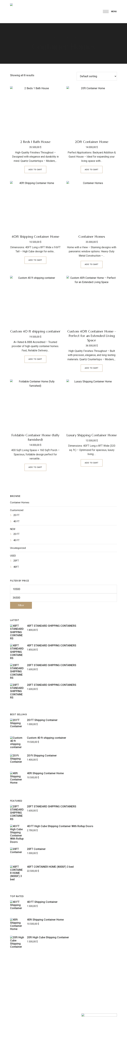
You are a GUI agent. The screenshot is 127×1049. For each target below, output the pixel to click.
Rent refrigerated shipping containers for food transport (30, 1031)
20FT (16, 560)
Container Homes (19, 502)
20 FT (16, 515)
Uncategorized (18, 548)
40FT (16, 566)
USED (13, 555)
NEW (12, 529)
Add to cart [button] (35, 170)
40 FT (16, 521)
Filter (21, 605)
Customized (16, 510)
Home (52, 37)
